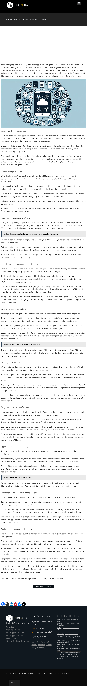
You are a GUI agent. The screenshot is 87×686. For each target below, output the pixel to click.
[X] (7, 604)
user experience (70, 398)
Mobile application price (14, 635)
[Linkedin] (11, 604)
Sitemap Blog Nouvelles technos (17, 641)
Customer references (13, 630)
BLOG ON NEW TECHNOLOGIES (68, 616)
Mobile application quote (15, 633)
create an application (21, 136)
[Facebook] (3, 604)
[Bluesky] (20, 604)
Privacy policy (11, 638)
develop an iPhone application (55, 286)
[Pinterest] (15, 604)
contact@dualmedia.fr (43, 587)
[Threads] (24, 604)
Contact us (10, 627)
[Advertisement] (43, 44)
